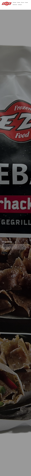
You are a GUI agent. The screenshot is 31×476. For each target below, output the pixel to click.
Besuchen (4, 252)
